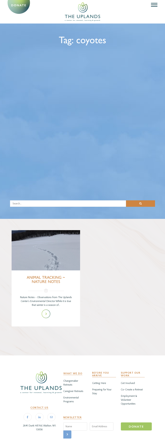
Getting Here (99, 383)
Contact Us (39, 407)
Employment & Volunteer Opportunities (129, 400)
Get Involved (128, 383)
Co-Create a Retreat (132, 389)
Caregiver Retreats (73, 391)
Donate (18, 5)
